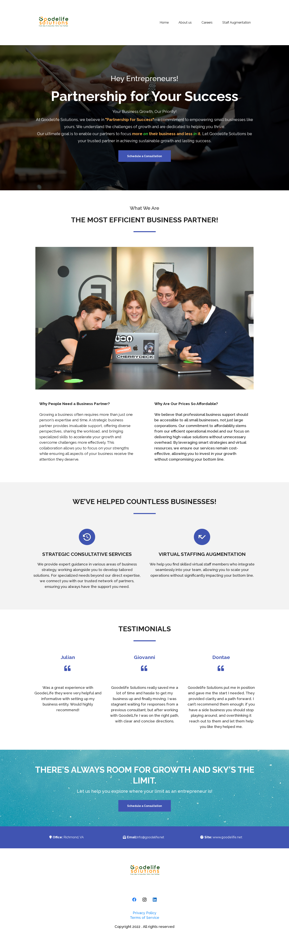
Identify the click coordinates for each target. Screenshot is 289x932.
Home (164, 22)
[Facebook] (134, 899)
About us (185, 22)
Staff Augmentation (236, 22)
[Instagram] (144, 899)
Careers (207, 22)
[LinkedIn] (155, 899)
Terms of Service (144, 918)
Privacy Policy (144, 913)
